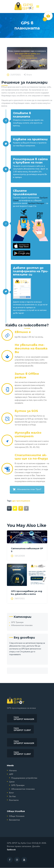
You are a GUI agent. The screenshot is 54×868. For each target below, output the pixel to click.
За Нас (12, 796)
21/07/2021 (15, 74)
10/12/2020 (19, 555)
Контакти (14, 800)
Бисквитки (14, 820)
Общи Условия (16, 816)
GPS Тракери (17, 622)
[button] (37, 6)
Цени (12, 781)
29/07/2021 (19, 598)
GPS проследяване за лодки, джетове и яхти (26, 592)
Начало (13, 770)
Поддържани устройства (24, 778)
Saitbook (11, 849)
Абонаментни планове (22, 625)
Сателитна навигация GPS (27, 550)
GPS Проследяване (21, 501)
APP (11, 774)
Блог (11, 792)
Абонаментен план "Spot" (29, 489)
